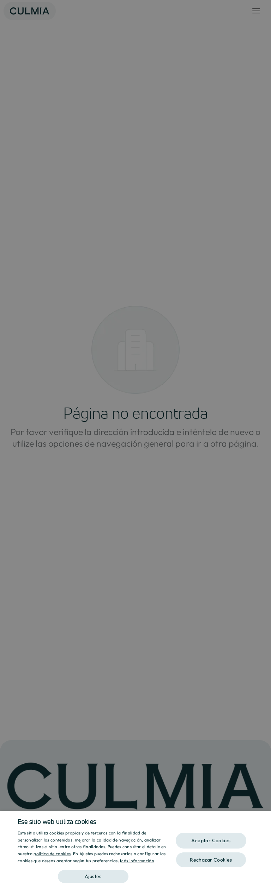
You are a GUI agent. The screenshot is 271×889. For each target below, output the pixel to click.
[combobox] (262, 820)
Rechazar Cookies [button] (211, 860)
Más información (137, 860)
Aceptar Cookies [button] (210, 840)
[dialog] (135, 850)
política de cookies (52, 853)
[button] (93, 874)
